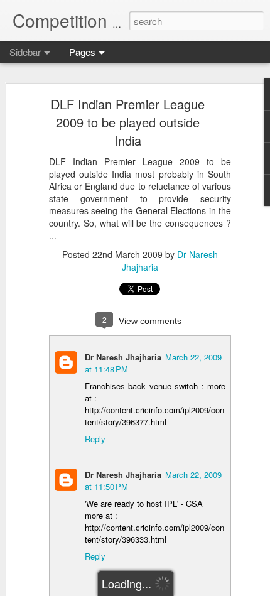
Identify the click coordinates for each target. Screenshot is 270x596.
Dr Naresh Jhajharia (123, 357)
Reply (95, 439)
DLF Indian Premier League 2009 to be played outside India (128, 122)
